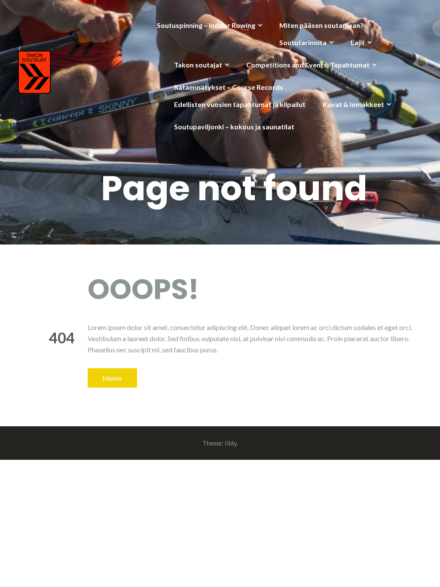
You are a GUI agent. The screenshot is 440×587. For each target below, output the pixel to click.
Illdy (231, 443)
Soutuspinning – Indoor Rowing (206, 25)
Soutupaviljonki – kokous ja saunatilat (234, 126)
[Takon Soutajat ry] (34, 71)
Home (112, 378)
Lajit (358, 42)
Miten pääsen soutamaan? (321, 25)
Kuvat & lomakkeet (353, 104)
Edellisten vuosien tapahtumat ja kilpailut (240, 104)
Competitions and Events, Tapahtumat (308, 65)
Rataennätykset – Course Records (228, 87)
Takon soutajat (198, 65)
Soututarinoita (303, 42)
